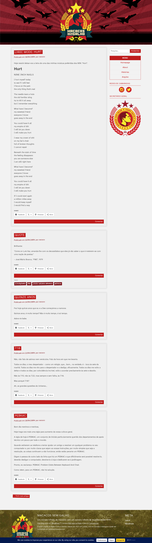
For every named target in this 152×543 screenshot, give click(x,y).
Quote (20, 235)
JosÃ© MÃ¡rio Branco (43, 284)
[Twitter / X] (129, 89)
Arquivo (125, 77)
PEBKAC (20, 415)
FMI (29, 283)
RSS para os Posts (75, 523)
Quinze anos (25, 297)
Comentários (93, 523)
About (125, 67)
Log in (127, 520)
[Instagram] (121, 89)
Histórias (125, 72)
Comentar (99, 221)
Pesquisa (135, 51)
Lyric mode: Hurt (28, 52)
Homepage (125, 63)
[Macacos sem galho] (76, 21)
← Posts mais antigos (21, 496)
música (58, 284)
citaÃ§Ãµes (20, 284)
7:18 (17, 348)
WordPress (55, 523)
